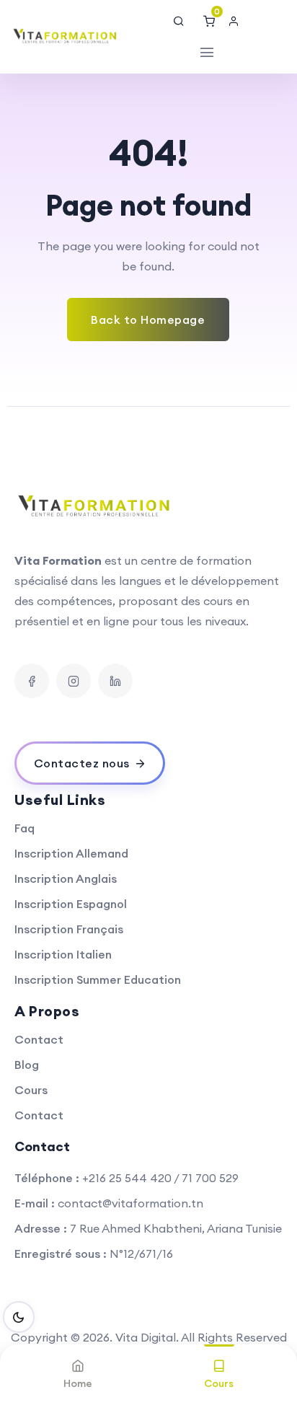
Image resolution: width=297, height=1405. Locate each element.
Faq (24, 828)
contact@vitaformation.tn (130, 1203)
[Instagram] (73, 681)
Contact (38, 1039)
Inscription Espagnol (70, 904)
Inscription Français (68, 929)
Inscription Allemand (71, 853)
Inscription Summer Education (97, 979)
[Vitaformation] (66, 37)
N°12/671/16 (141, 1253)
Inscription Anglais (65, 878)
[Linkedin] (115, 681)
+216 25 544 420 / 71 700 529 (160, 1178)
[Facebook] (31, 681)
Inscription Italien (63, 954)
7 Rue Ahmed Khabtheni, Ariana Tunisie (176, 1228)
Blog (26, 1064)
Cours (31, 1090)
